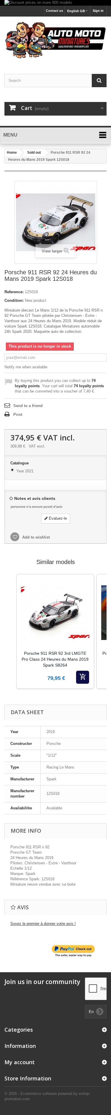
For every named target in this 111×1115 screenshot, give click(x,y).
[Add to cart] (82, 677)
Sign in (98, 10)
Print (17, 414)
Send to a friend (28, 405)
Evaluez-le (57, 518)
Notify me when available (25, 367)
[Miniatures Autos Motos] (55, 40)
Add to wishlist (35, 537)
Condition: (14, 300)
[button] (10, 639)
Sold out (34, 152)
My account (19, 1062)
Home (12, 152)
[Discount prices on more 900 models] (55, 3)
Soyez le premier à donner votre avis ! (43, 923)
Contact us (54, 10)
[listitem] (55, 631)
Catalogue (20, 463)
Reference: (14, 292)
